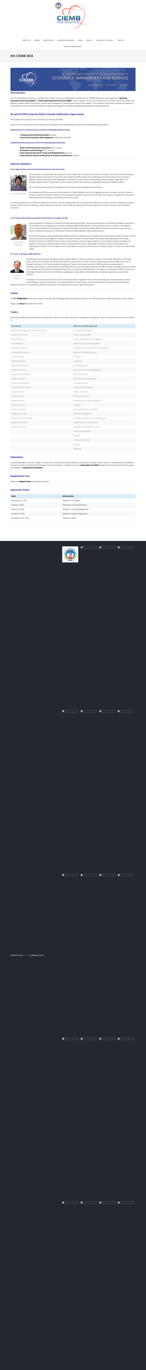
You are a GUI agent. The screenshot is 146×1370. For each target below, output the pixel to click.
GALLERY (89, 40)
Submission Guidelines (33, 468)
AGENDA (37, 40)
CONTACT (120, 40)
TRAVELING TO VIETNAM (104, 40)
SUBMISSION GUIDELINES (65, 40)
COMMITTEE (26, 40)
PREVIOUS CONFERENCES (72, 46)
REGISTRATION (48, 40)
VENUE (80, 40)
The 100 (27, 955)
